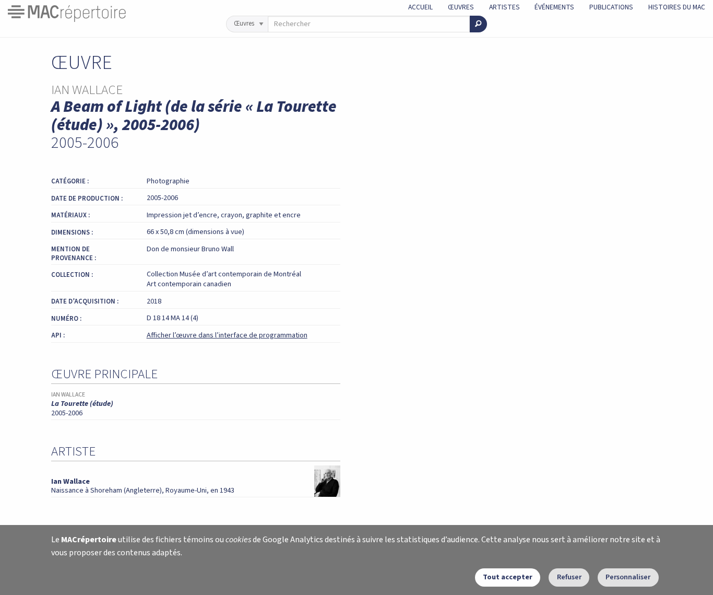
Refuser (569, 576)
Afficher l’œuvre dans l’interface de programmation (227, 335)
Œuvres (461, 7)
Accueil (420, 7)
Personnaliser (627, 576)
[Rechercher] (478, 24)
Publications (611, 7)
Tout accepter (507, 576)
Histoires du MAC (676, 7)
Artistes (504, 7)
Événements (554, 7)
